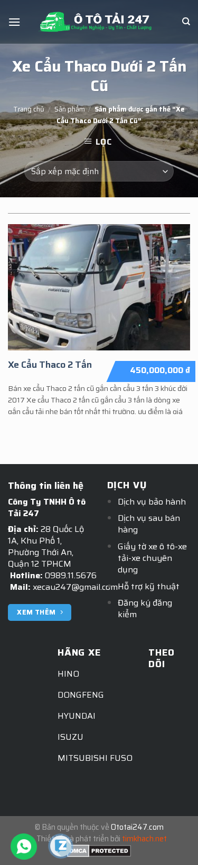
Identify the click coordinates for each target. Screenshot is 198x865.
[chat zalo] (60, 845)
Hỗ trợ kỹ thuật (149, 586)
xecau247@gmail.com (75, 587)
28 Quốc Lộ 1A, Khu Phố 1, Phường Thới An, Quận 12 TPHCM (46, 546)
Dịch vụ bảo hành (152, 501)
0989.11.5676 (71, 575)
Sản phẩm (69, 109)
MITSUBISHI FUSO (95, 758)
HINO (68, 673)
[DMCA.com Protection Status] (99, 850)
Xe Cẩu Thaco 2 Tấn (50, 365)
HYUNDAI (77, 715)
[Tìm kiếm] (186, 22)
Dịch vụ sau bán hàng (149, 523)
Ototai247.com (137, 827)
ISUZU (70, 736)
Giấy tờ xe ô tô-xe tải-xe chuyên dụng (152, 558)
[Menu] (14, 22)
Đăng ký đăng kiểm (145, 608)
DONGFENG (81, 694)
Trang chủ (28, 109)
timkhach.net (144, 838)
